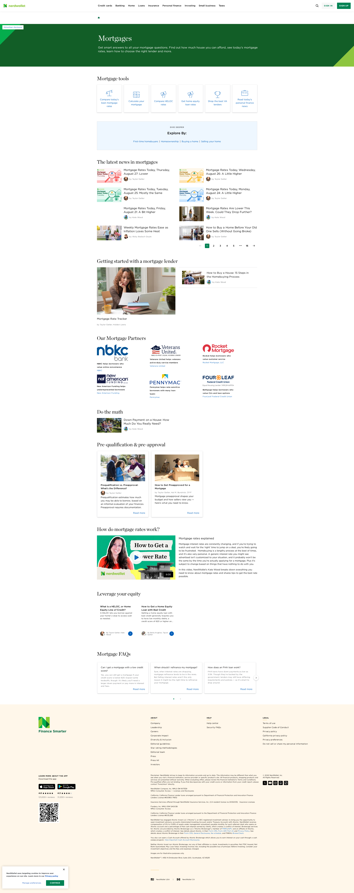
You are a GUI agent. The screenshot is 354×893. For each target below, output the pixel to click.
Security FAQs (214, 727)
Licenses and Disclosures (183, 791)
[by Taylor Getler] (126, 179)
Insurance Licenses (247, 802)
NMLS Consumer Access (161, 791)
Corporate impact (159, 735)
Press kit (155, 760)
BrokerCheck (238, 833)
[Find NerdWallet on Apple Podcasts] (281, 784)
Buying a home (190, 141)
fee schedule (216, 833)
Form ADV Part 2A (226, 831)
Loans (141, 5)
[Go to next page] (254, 246)
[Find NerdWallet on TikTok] (286, 784)
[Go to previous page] (200, 246)
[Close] (64, 869)
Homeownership (170, 141)
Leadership (156, 727)
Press (153, 756)
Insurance (153, 5)
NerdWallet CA (188, 879)
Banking (120, 5)
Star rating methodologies (164, 748)
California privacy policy (275, 735)
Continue (55, 883)
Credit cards (105, 5)
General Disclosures (202, 833)
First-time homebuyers (145, 141)
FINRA (224, 829)
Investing (190, 5)
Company (155, 723)
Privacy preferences (273, 740)
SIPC (230, 829)
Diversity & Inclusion (161, 740)
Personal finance (171, 5)
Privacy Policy (243, 831)
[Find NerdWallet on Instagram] (275, 784)
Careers (154, 731)
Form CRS (213, 831)
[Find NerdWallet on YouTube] (270, 784)
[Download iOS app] (47, 787)
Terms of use (269, 723)
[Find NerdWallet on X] (265, 784)
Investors (155, 764)
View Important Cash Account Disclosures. (182, 840)
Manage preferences (31, 883)
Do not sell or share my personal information (285, 744)
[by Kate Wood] (126, 217)
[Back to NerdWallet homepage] (99, 18)
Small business (207, 5)
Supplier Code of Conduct (276, 727)
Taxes (222, 5)
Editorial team (158, 752)
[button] (136, 557)
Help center (212, 723)
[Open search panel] (317, 6)
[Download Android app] (66, 787)
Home (131, 5)
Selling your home (211, 141)
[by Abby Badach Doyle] (126, 236)
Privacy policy (270, 731)
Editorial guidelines (160, 744)
